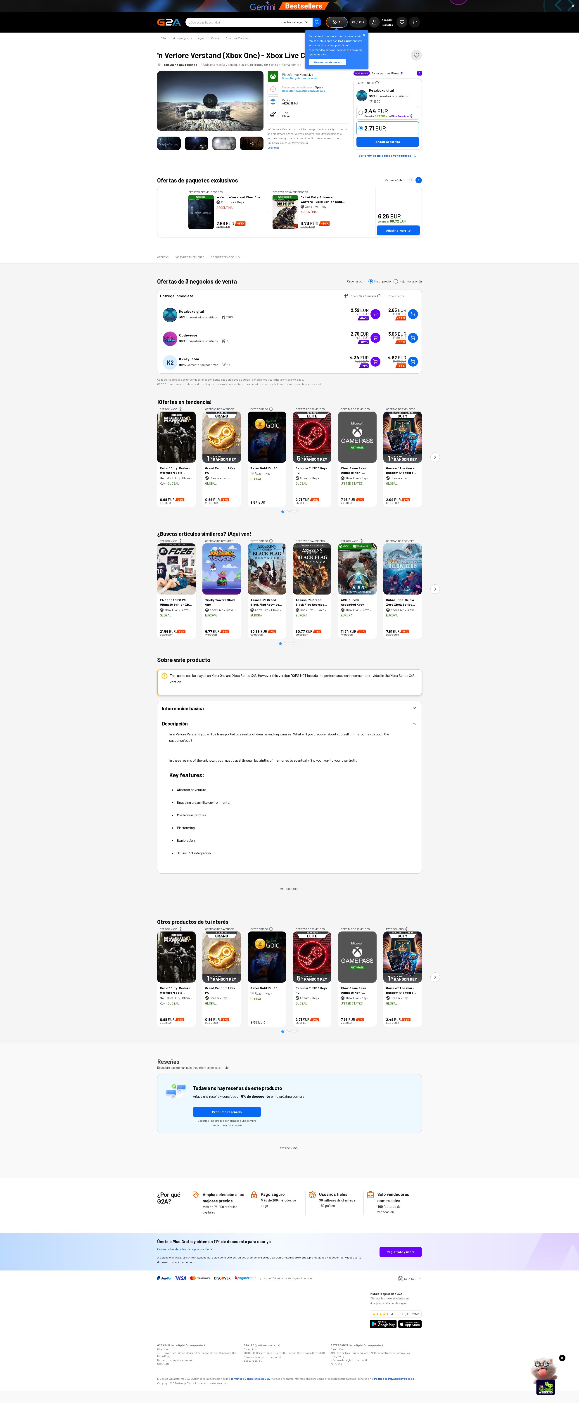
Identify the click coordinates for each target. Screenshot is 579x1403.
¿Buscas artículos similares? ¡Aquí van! (204, 533)
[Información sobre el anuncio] (377, 82)
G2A (163, 38)
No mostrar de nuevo (327, 62)
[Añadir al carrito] (413, 314)
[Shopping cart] (414, 22)
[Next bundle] (418, 180)
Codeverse (188, 335)
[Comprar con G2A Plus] (375, 314)
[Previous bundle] (411, 180)
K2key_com (189, 359)
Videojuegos (180, 38)
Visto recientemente (190, 257)
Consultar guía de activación (300, 78)
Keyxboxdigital (381, 90)
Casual (215, 38)
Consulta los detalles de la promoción (183, 1249)
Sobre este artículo (225, 257)
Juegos (199, 38)
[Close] (573, 6)
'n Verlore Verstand (237, 38)
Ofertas (163, 257)
